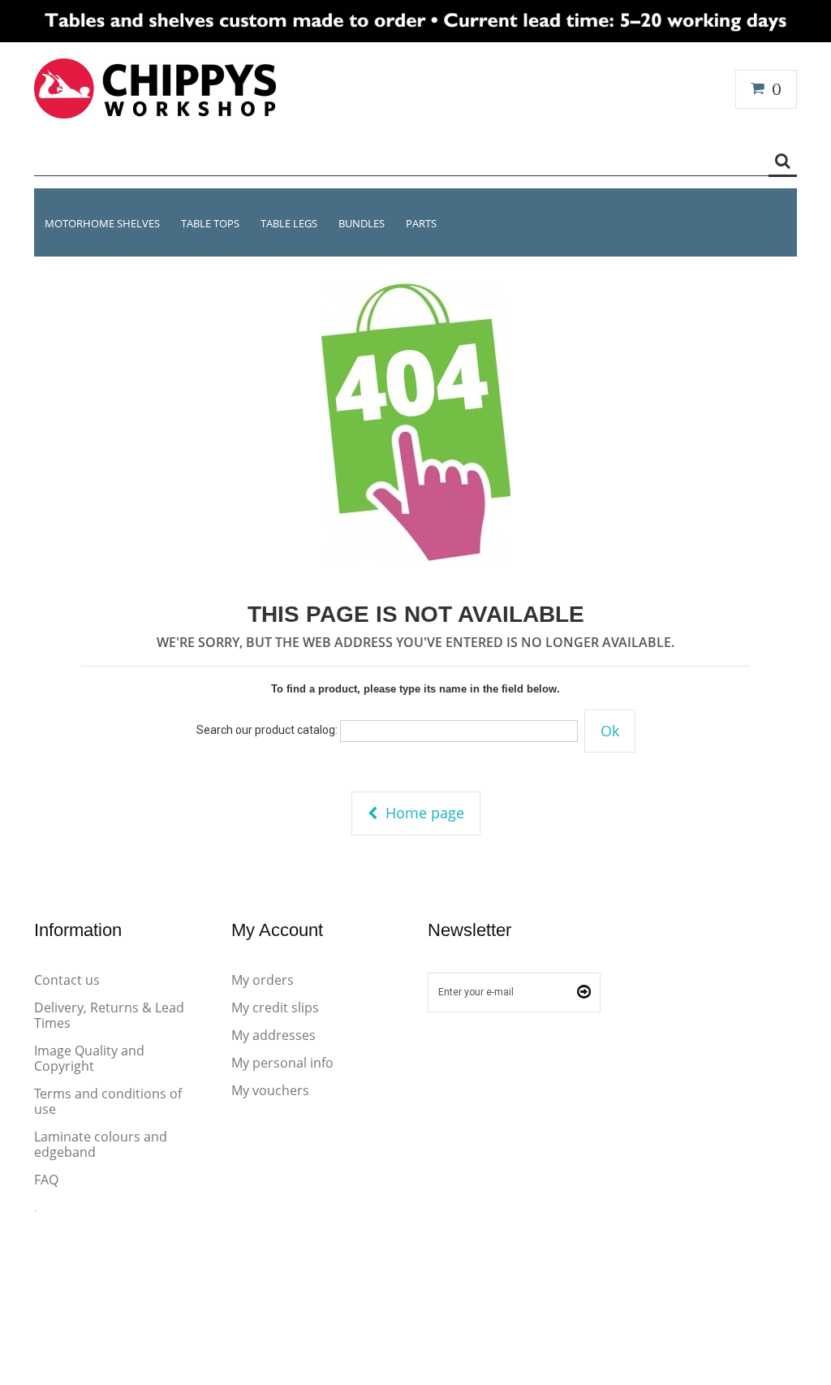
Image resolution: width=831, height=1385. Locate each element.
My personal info (282, 1063)
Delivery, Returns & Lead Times (109, 1015)
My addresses (273, 1035)
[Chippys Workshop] (155, 88)
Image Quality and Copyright (89, 1058)
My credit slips (275, 1007)
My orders (262, 980)
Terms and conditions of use (108, 1101)
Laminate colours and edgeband (100, 1144)
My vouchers (270, 1090)
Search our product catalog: (267, 729)
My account (277, 930)
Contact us (67, 980)
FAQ (46, 1180)
